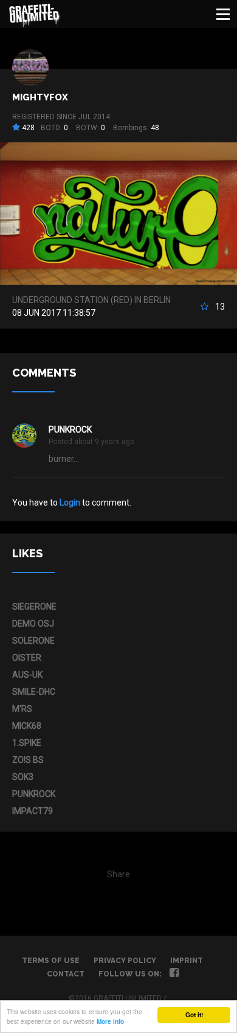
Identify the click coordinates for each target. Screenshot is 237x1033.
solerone (33, 640)
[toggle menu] (223, 14)
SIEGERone (34, 606)
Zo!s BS (28, 760)
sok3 (22, 777)
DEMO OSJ (33, 623)
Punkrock (70, 429)
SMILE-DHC (33, 692)
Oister (26, 658)
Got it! (194, 1014)
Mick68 (26, 726)
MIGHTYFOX (40, 97)
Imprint (186, 960)
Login (70, 502)
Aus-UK (27, 675)
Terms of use (51, 960)
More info (110, 1021)
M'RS (22, 709)
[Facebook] (174, 974)
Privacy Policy (125, 960)
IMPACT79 (32, 811)
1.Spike (26, 743)
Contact (65, 974)
